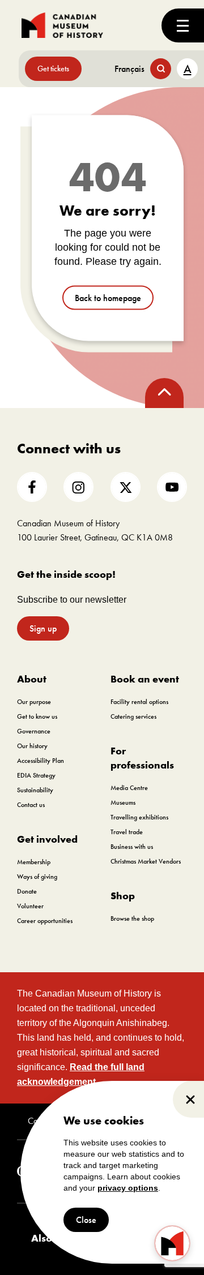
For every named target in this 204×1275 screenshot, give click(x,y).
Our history (32, 745)
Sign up (43, 628)
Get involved (47, 838)
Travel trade (126, 831)
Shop (122, 895)
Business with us (131, 846)
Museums (122, 802)
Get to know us (37, 716)
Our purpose (34, 701)
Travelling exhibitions (139, 817)
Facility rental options (139, 701)
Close (86, 1220)
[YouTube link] (172, 487)
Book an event (144, 678)
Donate (27, 891)
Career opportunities (45, 920)
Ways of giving (37, 876)
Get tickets (53, 68)
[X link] (125, 487)
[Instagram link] (78, 487)
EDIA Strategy (36, 775)
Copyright (45, 1121)
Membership (33, 861)
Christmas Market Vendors (145, 861)
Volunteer (30, 906)
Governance (33, 731)
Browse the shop (132, 918)
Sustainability (35, 790)
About (31, 678)
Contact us (31, 804)
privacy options (127, 1187)
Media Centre (129, 787)
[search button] (160, 68)
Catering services (133, 716)
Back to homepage (108, 297)
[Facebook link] (32, 487)
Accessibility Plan (40, 760)
